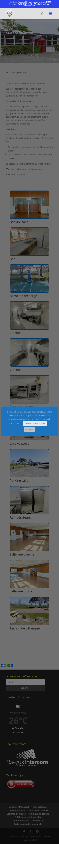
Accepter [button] (29, 429)
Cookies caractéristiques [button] (34, 423)
